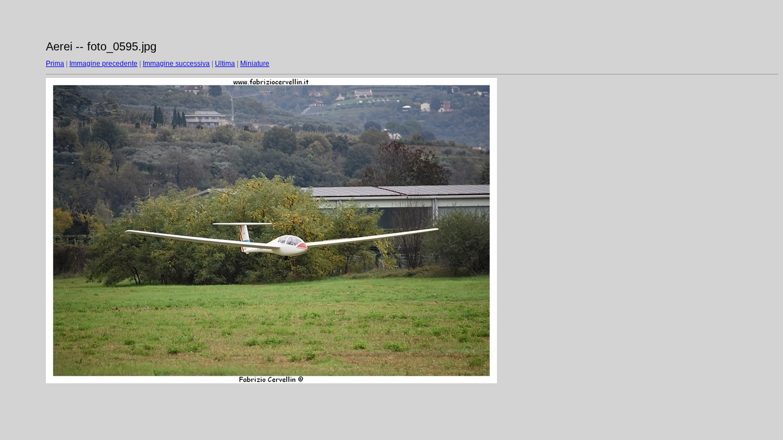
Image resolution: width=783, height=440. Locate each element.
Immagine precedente (103, 64)
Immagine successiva (176, 64)
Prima (55, 64)
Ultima (225, 64)
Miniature (254, 64)
